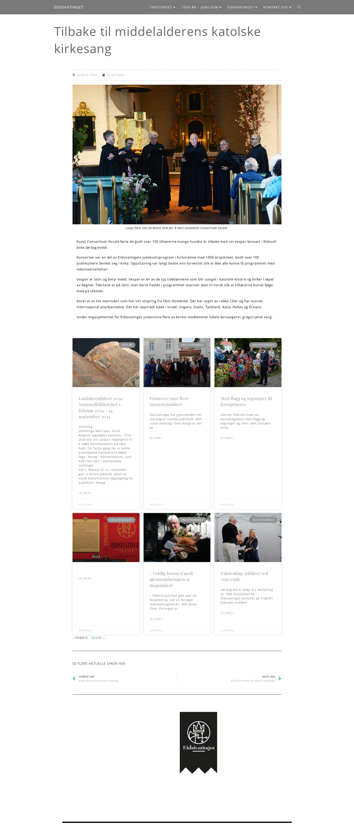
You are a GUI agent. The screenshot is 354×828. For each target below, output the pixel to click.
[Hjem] (272, 38)
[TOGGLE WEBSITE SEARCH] (299, 7)
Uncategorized (290, 38)
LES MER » (85, 493)
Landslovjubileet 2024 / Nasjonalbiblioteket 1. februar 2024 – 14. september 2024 (102, 407)
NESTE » (98, 637)
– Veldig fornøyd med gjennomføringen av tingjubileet (171, 579)
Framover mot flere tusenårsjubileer (169, 401)
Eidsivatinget (69, 7)
